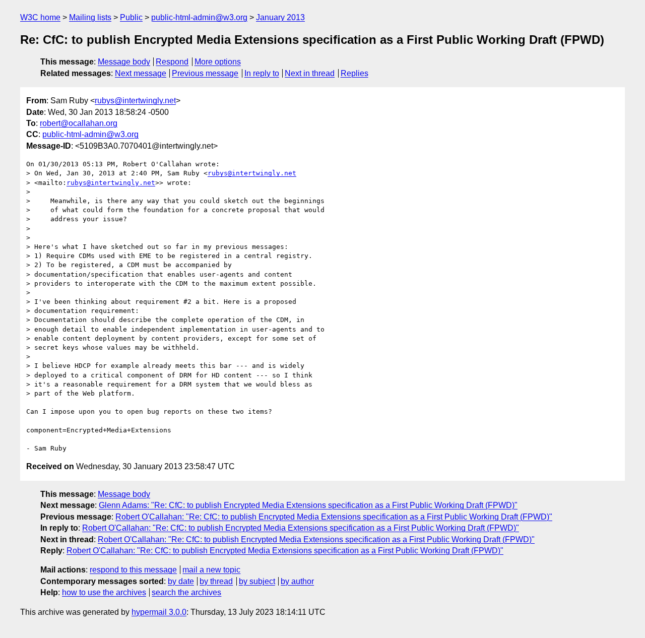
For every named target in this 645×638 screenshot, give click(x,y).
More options (218, 61)
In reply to (261, 73)
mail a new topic (211, 569)
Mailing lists (90, 17)
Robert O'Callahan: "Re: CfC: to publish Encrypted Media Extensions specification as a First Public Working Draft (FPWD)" (333, 517)
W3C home (40, 17)
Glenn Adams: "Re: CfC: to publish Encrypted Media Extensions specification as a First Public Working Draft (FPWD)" (308, 505)
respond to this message (133, 569)
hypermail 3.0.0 (159, 612)
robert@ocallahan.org (78, 123)
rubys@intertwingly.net (135, 100)
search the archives (186, 592)
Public (131, 17)
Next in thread (310, 73)
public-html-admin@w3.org (199, 17)
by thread (216, 581)
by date (181, 581)
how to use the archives (104, 592)
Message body (124, 61)
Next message (140, 73)
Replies (354, 73)
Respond (172, 61)
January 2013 (280, 17)
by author (297, 581)
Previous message (205, 73)
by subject (257, 581)
